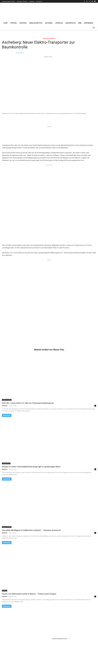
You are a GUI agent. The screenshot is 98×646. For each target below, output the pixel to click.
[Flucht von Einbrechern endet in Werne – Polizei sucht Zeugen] (49, 567)
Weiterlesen (6, 415)
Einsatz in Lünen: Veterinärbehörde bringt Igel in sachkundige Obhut (31, 467)
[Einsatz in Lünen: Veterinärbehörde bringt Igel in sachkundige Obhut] (49, 440)
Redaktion (21, 53)
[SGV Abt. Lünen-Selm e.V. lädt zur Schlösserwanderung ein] (49, 377)
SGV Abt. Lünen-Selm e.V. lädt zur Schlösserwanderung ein (28, 403)
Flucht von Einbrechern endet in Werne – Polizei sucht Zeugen (29, 594)
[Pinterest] (24, 119)
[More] (33, 119)
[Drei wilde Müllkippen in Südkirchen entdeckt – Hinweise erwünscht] (49, 504)
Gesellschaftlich (6, 463)
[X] (89, 1)
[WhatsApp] (29, 119)
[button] (93, 27)
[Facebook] (84, 1)
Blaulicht (4, 590)
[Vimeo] (92, 1)
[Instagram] (87, 1)
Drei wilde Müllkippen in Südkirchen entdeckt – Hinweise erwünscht (31, 530)
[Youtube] (95, 1)
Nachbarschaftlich (49, 38)
